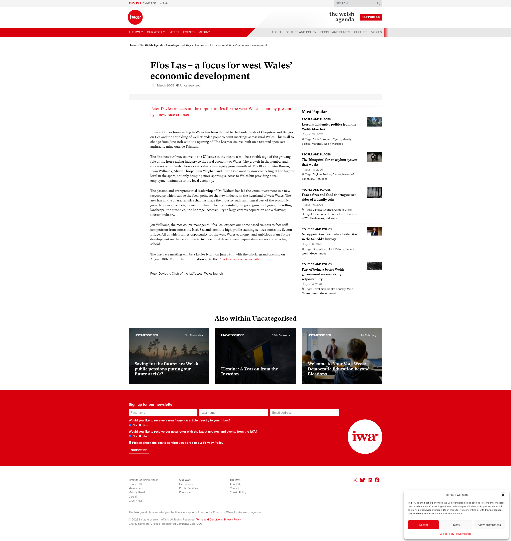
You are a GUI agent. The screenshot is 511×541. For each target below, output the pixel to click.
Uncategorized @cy (178, 45)
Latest (174, 32)
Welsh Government (314, 253)
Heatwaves (317, 218)
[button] (503, 495)
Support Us (371, 17)
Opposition (319, 249)
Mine (350, 289)
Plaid (331, 249)
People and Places (335, 32)
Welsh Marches (333, 143)
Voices (376, 32)
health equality (336, 289)
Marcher (317, 143)
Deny (456, 525)
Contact (234, 488)
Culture (360, 32)
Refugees (322, 179)
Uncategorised (190, 85)
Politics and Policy (300, 32)
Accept (423, 525)
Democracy (186, 484)
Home (133, 45)
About (276, 32)
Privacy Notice (463, 533)
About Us (235, 484)
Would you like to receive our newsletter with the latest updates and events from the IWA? (193, 432)
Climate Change (323, 209)
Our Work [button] (154, 32)
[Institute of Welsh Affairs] (135, 17)
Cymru (337, 139)
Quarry (306, 293)
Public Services (188, 488)
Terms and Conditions (209, 519)
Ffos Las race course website (239, 259)
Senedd (350, 249)
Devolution (319, 289)
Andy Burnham (322, 139)
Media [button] (203, 32)
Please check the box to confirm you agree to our (177, 443)
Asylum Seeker (322, 174)
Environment (321, 214)
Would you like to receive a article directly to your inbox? (179, 420)
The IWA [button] (135, 32)
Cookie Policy (447, 533)
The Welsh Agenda (151, 45)
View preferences (489, 525)
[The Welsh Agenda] (341, 17)
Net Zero (331, 218)
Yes (145, 425)
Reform (339, 249)
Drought (307, 214)
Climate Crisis (343, 209)
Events (189, 32)
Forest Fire (337, 214)
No (134, 425)
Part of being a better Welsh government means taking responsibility (323, 274)
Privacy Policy (213, 443)
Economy (185, 492)
